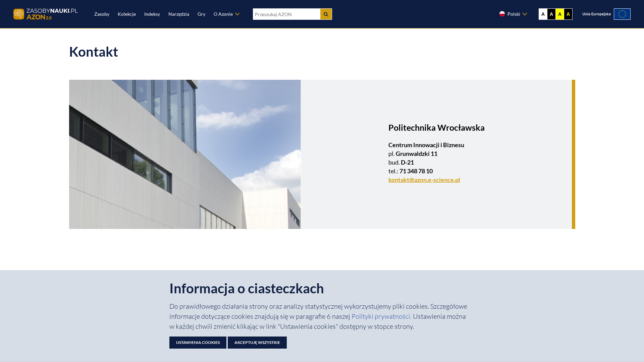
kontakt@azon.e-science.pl (424, 179)
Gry (201, 14)
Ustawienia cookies (198, 342)
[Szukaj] (326, 14)
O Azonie (223, 14)
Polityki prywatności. (382, 316)
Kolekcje (127, 14)
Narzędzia (178, 14)
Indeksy (152, 14)
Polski (513, 14)
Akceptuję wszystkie (257, 342)
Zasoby (101, 14)
